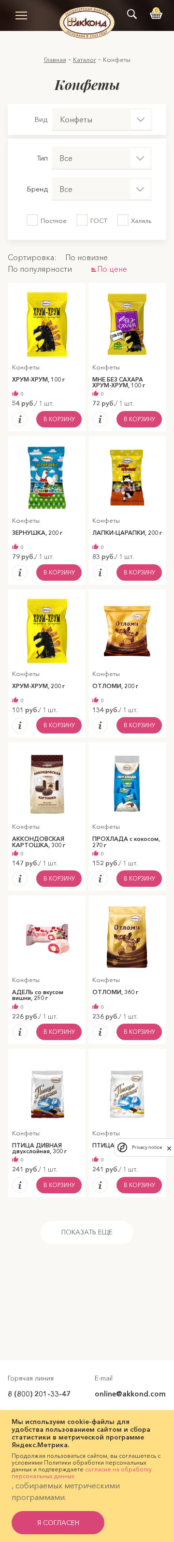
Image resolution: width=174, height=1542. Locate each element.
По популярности (40, 269)
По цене (112, 269)
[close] (169, 1147)
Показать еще (87, 1232)
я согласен (58, 1522)
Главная (55, 59)
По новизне (86, 257)
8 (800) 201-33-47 (39, 1393)
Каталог (84, 59)
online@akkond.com (130, 1393)
